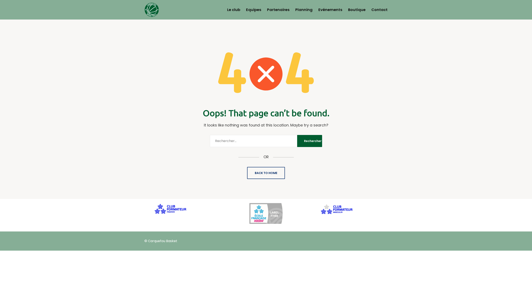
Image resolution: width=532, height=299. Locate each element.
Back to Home (266, 173)
